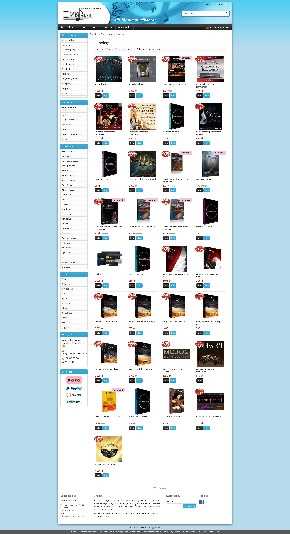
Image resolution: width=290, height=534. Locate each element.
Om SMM (66, 303)
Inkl (222, 4)
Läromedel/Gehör (70, 54)
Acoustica (66, 156)
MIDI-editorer (68, 59)
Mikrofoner (67, 129)
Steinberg (66, 247)
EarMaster (67, 194)
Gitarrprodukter (69, 40)
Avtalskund (67, 322)
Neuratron (67, 233)
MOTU (65, 223)
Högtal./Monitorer (70, 119)
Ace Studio (67, 151)
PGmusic (66, 242)
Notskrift (66, 69)
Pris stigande (123, 49)
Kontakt (82, 27)
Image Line (67, 214)
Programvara (107, 34)
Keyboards (67, 124)
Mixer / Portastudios (71, 134)
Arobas (65, 170)
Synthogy (66, 252)
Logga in (66, 327)
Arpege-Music (68, 165)
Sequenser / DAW (70, 88)
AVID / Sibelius (68, 180)
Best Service (67, 185)
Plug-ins (65, 73)
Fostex (65, 204)
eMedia (65, 199)
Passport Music (69, 238)
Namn (111, 49)
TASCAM (66, 257)
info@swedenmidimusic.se (72, 516)
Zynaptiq (66, 266)
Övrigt (65, 93)
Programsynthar (69, 78)
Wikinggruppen (154, 527)
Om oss (93, 27)
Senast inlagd (154, 49)
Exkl (229, 4)
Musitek (65, 228)
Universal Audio (69, 262)
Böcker (65, 115)
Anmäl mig (189, 506)
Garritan (66, 209)
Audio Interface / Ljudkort (69, 109)
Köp (105, 95)
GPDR (64, 293)
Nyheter (65, 279)
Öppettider (67, 312)
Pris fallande (139, 49)
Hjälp (64, 298)
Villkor (71, 27)
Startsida (94, 34)
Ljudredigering (68, 49)
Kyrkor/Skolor (124, 27)
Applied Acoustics (70, 161)
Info (98, 95)
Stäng (216, 531)
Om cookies (67, 288)
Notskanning (68, 64)
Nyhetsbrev (107, 27)
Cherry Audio (68, 190)
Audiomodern (68, 175)
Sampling (66, 83)
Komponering (68, 45)
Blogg (64, 317)
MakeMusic (67, 218)
